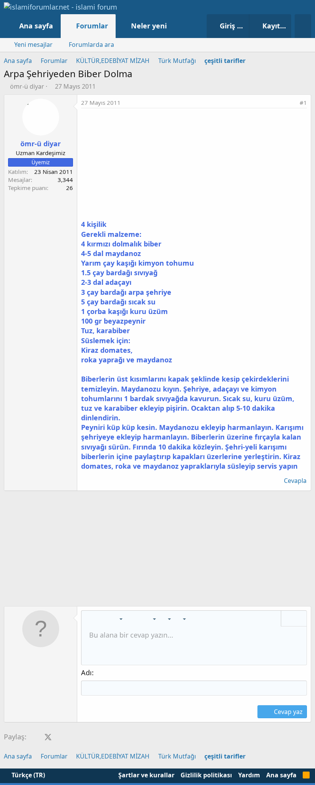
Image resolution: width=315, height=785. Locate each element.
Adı (86, 672)
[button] (174, 26)
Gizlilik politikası (206, 775)
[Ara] (303, 26)
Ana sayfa (36, 25)
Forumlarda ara (91, 44)
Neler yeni (149, 25)
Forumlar (92, 25)
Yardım (249, 775)
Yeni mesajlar (33, 44)
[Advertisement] (194, 166)
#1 (303, 102)
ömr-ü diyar (27, 86)
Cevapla (295, 480)
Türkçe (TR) (27, 775)
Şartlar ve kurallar (146, 775)
